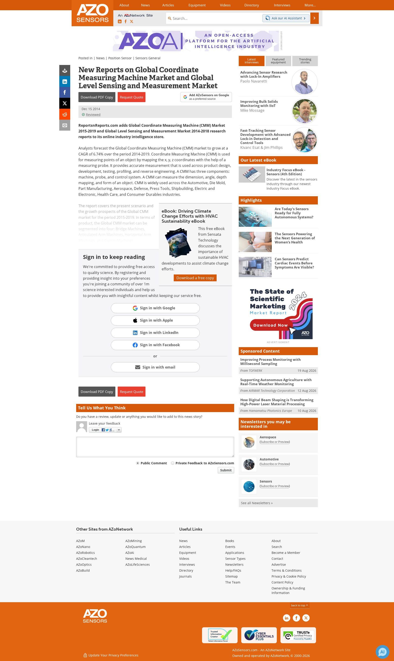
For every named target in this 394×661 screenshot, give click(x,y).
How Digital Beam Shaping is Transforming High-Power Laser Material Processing (276, 402)
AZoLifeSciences (137, 564)
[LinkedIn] (64, 81)
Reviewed (93, 114)
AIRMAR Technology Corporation (272, 390)
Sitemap (231, 576)
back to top (298, 605)
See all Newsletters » (257, 503)
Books (229, 541)
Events (230, 547)
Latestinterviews (252, 60)
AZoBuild (83, 570)
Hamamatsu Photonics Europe (270, 410)
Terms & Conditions (287, 570)
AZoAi (129, 552)
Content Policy (282, 582)
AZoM (80, 541)
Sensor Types (235, 558)
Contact (277, 558)
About (276, 541)
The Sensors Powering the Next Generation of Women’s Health (295, 238)
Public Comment (154, 463)
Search (277, 547)
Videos (184, 558)
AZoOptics (84, 564)
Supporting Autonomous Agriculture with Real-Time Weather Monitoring (276, 381)
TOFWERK (255, 370)
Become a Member (286, 552)
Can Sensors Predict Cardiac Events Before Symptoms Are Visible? (294, 263)
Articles (185, 547)
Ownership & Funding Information (288, 590)
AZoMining (133, 541)
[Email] (64, 125)
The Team (232, 582)
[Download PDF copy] (64, 70)
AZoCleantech (86, 558)
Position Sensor (120, 58)
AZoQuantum (135, 547)
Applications (234, 552)
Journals (185, 576)
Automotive (269, 459)
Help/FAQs (233, 570)
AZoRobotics (85, 552)
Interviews (187, 564)
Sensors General (148, 58)
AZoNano (83, 547)
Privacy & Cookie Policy (289, 576)
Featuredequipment (278, 60)
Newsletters (234, 564)
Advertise (279, 564)
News (100, 58)
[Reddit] (64, 114)
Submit (226, 470)
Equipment (187, 552)
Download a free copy (195, 277)
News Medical (136, 558)
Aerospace (268, 437)
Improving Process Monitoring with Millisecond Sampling (270, 361)
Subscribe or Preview (275, 442)
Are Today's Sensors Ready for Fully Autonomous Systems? (294, 213)
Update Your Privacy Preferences (113, 655)
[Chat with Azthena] (382, 652)
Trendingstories (305, 60)
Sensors (266, 481)
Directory (186, 570)
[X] (64, 103)
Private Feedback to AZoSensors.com (205, 463)
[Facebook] (64, 92)
